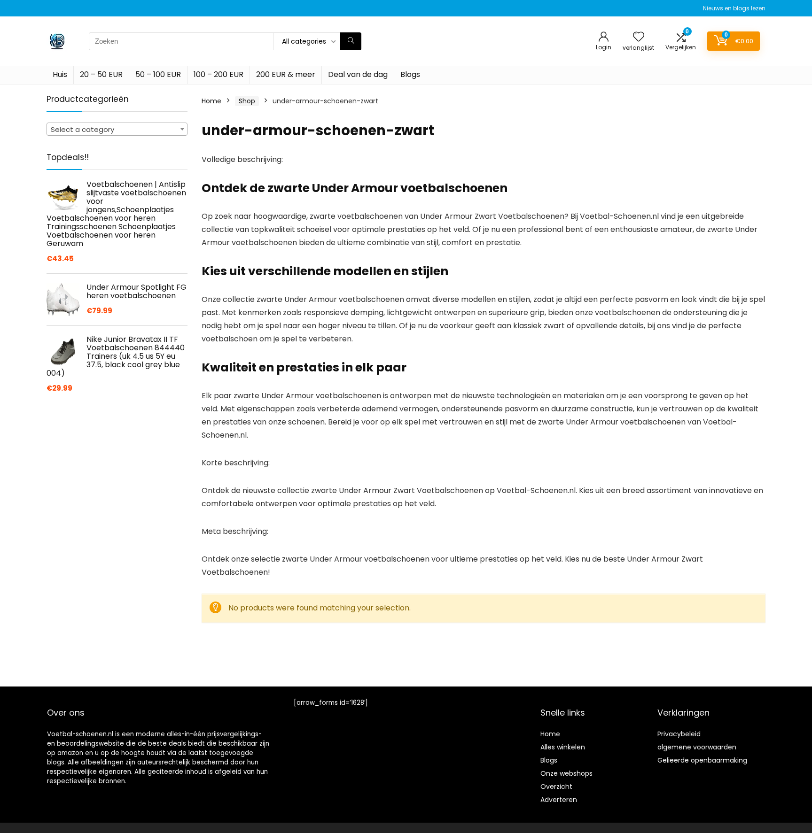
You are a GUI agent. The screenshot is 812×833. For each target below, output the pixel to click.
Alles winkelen (562, 747)
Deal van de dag (358, 74)
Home (211, 101)
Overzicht (556, 786)
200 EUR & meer (285, 74)
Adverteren (558, 799)
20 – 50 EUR (101, 74)
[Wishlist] (638, 37)
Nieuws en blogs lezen (734, 8)
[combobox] (117, 129)
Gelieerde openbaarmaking (702, 760)
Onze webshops (566, 773)
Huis (60, 74)
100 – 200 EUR (218, 74)
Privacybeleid (679, 734)
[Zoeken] (350, 41)
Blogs (410, 74)
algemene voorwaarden (696, 747)
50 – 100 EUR (158, 74)
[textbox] (117, 129)
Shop (247, 101)
